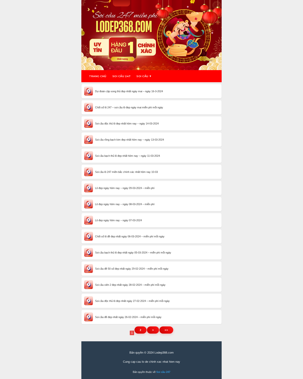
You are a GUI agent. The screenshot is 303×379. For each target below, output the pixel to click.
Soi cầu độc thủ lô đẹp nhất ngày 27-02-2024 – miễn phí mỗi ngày (132, 300)
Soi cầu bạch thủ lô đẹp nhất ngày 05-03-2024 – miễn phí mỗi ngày (133, 252)
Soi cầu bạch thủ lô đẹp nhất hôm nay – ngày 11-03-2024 (127, 155)
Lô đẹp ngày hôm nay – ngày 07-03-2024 (118, 220)
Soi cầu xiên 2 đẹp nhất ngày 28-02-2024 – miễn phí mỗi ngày (130, 284)
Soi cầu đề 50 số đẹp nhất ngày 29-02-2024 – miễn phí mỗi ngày (132, 268)
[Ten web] (151, 35)
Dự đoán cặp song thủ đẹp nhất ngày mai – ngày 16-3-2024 (129, 91)
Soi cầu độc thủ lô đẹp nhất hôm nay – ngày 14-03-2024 (127, 123)
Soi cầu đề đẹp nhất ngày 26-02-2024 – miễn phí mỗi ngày (128, 317)
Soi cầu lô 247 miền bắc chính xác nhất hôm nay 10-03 (126, 171)
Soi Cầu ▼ (144, 76)
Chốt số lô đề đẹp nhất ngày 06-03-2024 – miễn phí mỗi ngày (129, 236)
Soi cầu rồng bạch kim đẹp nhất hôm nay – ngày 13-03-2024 (129, 139)
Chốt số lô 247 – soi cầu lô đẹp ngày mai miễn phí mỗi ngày (129, 107)
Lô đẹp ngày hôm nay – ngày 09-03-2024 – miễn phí (124, 188)
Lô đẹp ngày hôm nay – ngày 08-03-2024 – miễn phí (124, 204)
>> (166, 330)
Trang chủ (97, 76)
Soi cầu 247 (121, 76)
